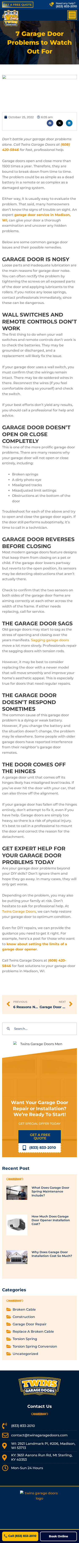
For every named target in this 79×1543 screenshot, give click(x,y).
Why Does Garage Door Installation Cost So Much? (52, 1254)
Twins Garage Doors (19, 911)
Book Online (58, 1536)
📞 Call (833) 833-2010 (20, 1536)
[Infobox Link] (56, 4)
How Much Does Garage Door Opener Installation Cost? (51, 1220)
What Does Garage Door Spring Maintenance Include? (50, 1191)
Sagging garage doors (50, 640)
